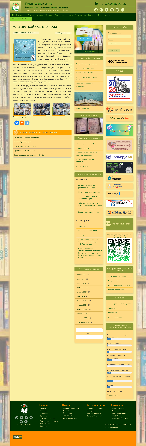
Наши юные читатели (84, 73)
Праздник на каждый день (24, 151)
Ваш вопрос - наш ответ (87, 231)
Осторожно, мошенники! (21, 19)
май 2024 (80, 288)
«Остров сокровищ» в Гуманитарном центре (86, 186)
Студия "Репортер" (94, 416)
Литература (112, 308)
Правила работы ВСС (115, 290)
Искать (114, 50)
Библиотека (119, 118)
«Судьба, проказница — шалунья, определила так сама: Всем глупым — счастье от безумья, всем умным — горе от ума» (90, 253)
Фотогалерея (80, 15)
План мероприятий (35, 15)
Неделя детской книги (85, 68)
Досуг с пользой (103, 15)
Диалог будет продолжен (24, 142)
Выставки (91, 15)
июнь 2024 (81, 283)
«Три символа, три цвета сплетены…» (86, 160)
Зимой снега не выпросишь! (25, 146)
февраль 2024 (82, 301)
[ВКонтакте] (16, 122)
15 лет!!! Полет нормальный (86, 64)
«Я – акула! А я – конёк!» (85, 144)
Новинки (49, 15)
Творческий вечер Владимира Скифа (29, 155)
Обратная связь (111, 427)
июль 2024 (81, 279)
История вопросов (115, 281)
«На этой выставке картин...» (89, 192)
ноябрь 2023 (82, 314)
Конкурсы (91, 411)
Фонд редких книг (114, 317)
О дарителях (45, 416)
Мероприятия (25, 117)
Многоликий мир (83, 108)
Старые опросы (113, 395)
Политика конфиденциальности (118, 424)
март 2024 (81, 296)
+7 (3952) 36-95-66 (113, 3)
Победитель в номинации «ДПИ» (86, 78)
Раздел (111, 40)
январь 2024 (82, 305)
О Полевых (44, 413)
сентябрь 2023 (83, 322)
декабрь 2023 (82, 309)
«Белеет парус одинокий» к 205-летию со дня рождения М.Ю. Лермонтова (89, 242)
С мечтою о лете (89, 52)
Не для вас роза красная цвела (26, 137)
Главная (12, 15)
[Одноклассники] (22, 122)
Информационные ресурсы (118, 285)
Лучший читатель (94, 413)
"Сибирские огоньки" (95, 408)
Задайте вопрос (118, 408)
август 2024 (81, 275)
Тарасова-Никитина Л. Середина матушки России (88, 211)
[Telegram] (27, 122)
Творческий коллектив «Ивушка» (85, 85)
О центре (19, 15)
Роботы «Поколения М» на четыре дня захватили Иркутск (90, 204)
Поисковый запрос (115, 33)
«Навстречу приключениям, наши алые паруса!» (87, 154)
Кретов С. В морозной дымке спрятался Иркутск (89, 198)
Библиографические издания (119, 304)
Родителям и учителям (64, 15)
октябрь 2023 (82, 318)
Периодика (112, 313)
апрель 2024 (82, 292)
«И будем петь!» (82, 166)
